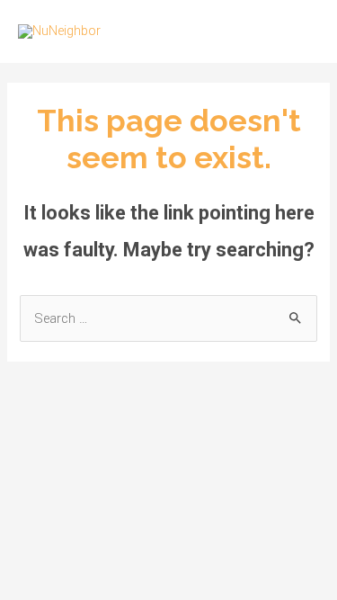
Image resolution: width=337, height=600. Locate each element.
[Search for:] (168, 318)
